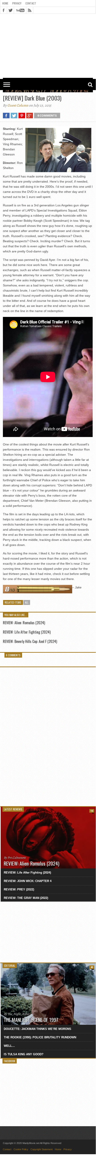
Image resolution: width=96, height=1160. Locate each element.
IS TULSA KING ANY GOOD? (23, 1054)
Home (5, 3)
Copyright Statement (42, 1149)
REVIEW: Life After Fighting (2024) (27, 632)
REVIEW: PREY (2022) (19, 889)
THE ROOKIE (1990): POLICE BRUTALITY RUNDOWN (40, 1037)
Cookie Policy (21, 1149)
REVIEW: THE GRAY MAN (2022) (26, 898)
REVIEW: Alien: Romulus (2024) (24, 622)
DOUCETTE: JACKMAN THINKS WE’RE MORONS (37, 1029)
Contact (30, 3)
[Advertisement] (48, 27)
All (27, 602)
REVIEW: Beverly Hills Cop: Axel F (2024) (30, 641)
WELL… (9, 1045)
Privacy (16, 3)
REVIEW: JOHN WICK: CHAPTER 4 (27, 881)
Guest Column (17, 105)
